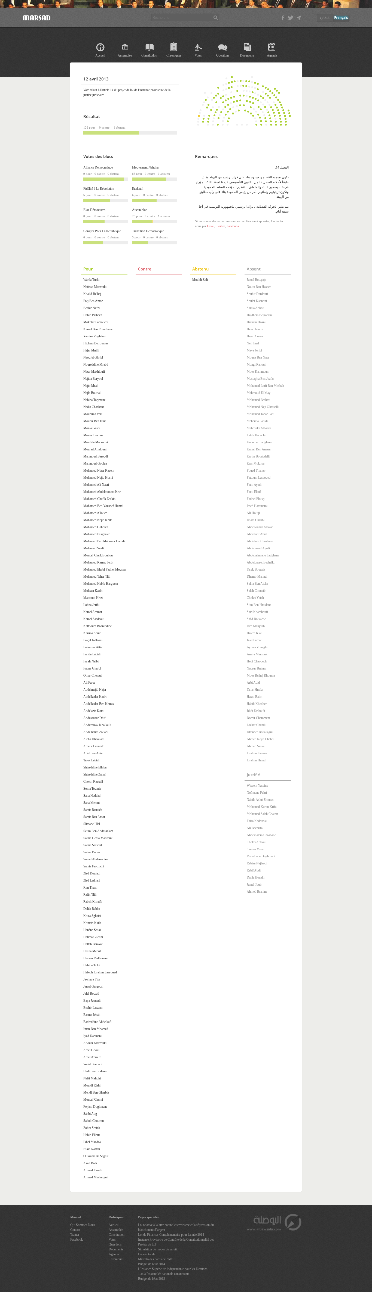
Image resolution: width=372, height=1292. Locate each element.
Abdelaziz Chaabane (260, 541)
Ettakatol (137, 189)
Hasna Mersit (92, 951)
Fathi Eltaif (254, 492)
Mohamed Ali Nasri (96, 485)
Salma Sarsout (92, 845)
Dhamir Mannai (257, 576)
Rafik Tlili (89, 894)
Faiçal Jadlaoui (92, 640)
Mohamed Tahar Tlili (96, 576)
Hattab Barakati (93, 944)
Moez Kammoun (258, 371)
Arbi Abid (253, 682)
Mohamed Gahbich (95, 527)
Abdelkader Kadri (94, 697)
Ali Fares (89, 682)
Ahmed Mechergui (95, 1177)
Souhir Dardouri (257, 294)
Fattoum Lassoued (258, 478)
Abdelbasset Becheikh (261, 562)
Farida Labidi (91, 654)
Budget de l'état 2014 (151, 1264)
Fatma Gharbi (92, 668)
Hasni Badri (254, 697)
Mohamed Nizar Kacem (98, 470)
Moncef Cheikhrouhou (98, 555)
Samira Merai (255, 849)
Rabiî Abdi (254, 870)
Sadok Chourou (93, 1121)
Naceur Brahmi (256, 668)
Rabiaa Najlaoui (257, 863)
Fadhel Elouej (255, 499)
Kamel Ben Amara (258, 449)
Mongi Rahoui (256, 364)
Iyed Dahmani (92, 1036)
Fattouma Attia (92, 647)
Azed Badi (90, 1163)
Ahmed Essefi (92, 1170)
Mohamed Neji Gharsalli (263, 407)
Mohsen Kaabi (92, 591)
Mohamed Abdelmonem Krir (102, 492)
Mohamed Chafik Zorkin (99, 499)
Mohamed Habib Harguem (100, 584)
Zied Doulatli (91, 873)
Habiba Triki (91, 965)
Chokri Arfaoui (256, 842)
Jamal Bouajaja (256, 280)
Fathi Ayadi (254, 485)
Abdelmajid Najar (94, 690)
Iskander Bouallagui (260, 732)
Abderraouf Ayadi (258, 548)
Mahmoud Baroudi (95, 456)
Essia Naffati (91, 1149)
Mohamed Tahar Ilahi (260, 414)
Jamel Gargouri (93, 986)
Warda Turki (91, 280)
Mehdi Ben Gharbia (96, 1092)
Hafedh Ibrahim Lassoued (100, 972)
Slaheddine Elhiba (94, 767)
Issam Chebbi (255, 520)
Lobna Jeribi (91, 605)
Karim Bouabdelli (258, 456)
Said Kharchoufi (257, 612)
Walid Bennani (92, 1064)
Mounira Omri (92, 414)
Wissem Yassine (257, 785)
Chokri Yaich (255, 598)
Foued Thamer (256, 470)
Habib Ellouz (91, 1135)
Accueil (100, 55)
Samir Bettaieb (92, 810)
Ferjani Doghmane (95, 1107)
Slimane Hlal (91, 824)
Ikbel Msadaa (92, 1142)
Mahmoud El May (258, 393)
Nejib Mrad (90, 386)
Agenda (272, 55)
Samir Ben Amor (94, 817)
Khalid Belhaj (92, 294)
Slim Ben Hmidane (259, 605)
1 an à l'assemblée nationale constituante (163, 1274)
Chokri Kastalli (93, 781)
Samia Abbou (255, 308)
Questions (222, 55)
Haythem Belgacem (259, 315)
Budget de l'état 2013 (151, 1279)
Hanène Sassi (92, 930)
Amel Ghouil (91, 1050)
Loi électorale (146, 1254)
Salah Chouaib (256, 591)
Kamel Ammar (92, 612)
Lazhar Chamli (256, 725)
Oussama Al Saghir (95, 1156)
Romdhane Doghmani (261, 856)
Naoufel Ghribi (93, 357)
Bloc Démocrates (94, 210)
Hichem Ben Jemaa (95, 343)
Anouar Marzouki (94, 1043)
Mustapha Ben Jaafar (260, 379)
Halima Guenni (93, 937)
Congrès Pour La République (102, 231)
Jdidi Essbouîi (256, 711)
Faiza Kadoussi (257, 821)
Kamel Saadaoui (93, 619)
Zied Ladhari (91, 880)
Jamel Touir (254, 884)
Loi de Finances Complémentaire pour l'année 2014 (171, 1235)
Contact (75, 1230)
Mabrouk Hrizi (93, 598)
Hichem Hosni (256, 322)
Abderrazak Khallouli (97, 725)
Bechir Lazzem (92, 1008)
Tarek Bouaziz (256, 569)
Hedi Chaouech (257, 661)
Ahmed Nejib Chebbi (260, 739)
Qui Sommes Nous (82, 1225)
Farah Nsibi (91, 661)
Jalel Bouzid (91, 993)
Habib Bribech (92, 315)
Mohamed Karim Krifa (261, 807)
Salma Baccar (92, 852)
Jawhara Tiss (91, 979)
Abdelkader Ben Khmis (98, 704)
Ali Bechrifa (255, 828)
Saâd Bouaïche (256, 619)
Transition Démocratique (148, 231)
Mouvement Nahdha (145, 167)
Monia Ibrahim (93, 435)
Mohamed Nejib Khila (97, 520)
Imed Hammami (257, 506)
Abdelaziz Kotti (93, 711)
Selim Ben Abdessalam (98, 831)
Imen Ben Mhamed (95, 1029)
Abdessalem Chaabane (261, 835)
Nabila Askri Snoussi (260, 800)
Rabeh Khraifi (92, 902)
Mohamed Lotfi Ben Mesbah (265, 386)
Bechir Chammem (258, 718)
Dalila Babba (91, 909)
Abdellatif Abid (257, 534)
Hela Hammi (255, 329)
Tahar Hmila (255, 690)
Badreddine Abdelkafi (97, 1022)
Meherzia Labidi (257, 421)
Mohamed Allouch (95, 513)
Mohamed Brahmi (258, 400)
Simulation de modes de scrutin (158, 1249)
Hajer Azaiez (255, 336)
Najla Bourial (91, 393)
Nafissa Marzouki (94, 287)
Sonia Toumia (92, 788)
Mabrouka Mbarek (259, 428)
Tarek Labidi (91, 760)
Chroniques (173, 55)
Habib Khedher (257, 704)
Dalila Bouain (255, 877)
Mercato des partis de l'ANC (156, 1259)
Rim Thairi (90, 887)
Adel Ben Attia (92, 753)
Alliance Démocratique (98, 167)
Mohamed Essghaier (96, 534)
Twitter (220, 226)
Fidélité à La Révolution (98, 189)
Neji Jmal (253, 343)
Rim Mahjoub (256, 626)
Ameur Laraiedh (93, 746)
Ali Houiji (253, 513)
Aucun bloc (139, 210)
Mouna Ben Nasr (258, 357)
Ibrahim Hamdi (256, 760)
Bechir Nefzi (91, 308)
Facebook (233, 226)
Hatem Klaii (254, 633)
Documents (247, 55)
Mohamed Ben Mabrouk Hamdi (104, 541)
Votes (198, 55)
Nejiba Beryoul (93, 379)
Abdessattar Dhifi (94, 718)
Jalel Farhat (254, 640)
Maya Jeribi (254, 350)
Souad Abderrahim (95, 859)
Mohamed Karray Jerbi (98, 562)
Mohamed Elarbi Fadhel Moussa (104, 569)
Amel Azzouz (92, 1057)
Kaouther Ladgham (259, 442)
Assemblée (125, 55)
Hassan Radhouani (95, 958)
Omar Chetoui (92, 675)
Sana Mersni (91, 803)
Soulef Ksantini (257, 301)
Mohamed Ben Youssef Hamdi (103, 506)
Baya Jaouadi (91, 1001)
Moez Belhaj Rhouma (261, 675)
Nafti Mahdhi (92, 1078)
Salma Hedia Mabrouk (97, 838)
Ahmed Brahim (257, 891)
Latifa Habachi (256, 435)
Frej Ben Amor (93, 301)
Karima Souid (92, 633)
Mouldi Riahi (91, 1085)
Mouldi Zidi (200, 280)
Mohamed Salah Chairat (262, 814)
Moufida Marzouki (95, 442)
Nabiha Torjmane (94, 400)
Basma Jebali (91, 1015)
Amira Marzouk (257, 654)
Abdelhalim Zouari (95, 732)
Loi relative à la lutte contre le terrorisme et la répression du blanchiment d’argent (176, 1227)
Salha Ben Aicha (257, 584)
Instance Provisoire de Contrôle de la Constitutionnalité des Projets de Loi (176, 1242)
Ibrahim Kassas (257, 753)
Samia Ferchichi (93, 866)
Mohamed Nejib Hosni (98, 478)
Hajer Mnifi (91, 350)
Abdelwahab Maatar (260, 527)
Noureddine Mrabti (95, 364)
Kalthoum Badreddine (97, 626)
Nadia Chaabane (93, 407)
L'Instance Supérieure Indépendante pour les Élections (173, 1269)
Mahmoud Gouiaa (95, 463)
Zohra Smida (91, 1128)
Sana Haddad (91, 796)
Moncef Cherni (93, 1099)
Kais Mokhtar (256, 463)
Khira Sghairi (92, 916)
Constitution (149, 55)
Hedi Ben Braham (94, 1071)
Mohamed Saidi (93, 548)
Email (210, 226)
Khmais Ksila (92, 923)
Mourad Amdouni (94, 449)
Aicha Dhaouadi (93, 739)
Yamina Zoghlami (94, 336)
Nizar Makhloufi (94, 371)
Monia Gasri (91, 428)
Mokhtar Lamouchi (95, 322)
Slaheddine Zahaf (94, 774)
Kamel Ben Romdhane (97, 329)
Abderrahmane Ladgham (263, 555)
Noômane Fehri (257, 793)
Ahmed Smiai (255, 746)
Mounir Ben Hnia (94, 421)
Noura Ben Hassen (259, 287)
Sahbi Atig (90, 1114)
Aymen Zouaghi (257, 647)
